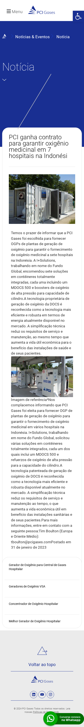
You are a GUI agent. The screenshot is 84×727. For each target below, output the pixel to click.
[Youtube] (42, 694)
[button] (78, 16)
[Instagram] (50, 694)
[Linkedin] (33, 694)
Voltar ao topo (42, 664)
